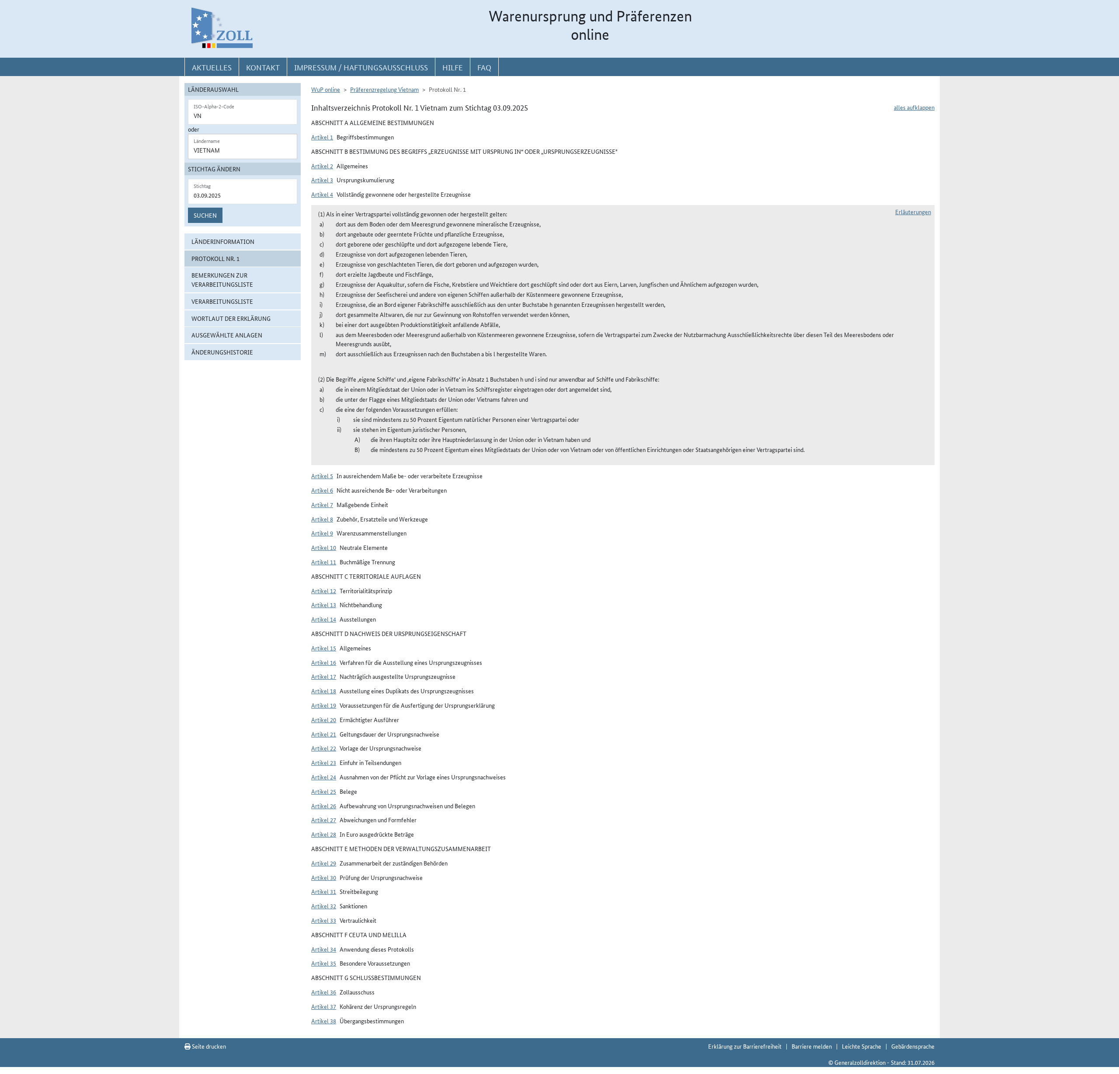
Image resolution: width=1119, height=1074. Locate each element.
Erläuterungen (913, 211)
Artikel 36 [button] (323, 991)
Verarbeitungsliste (222, 301)
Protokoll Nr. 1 (215, 258)
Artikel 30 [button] (323, 877)
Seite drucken (208, 1046)
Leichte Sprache (861, 1046)
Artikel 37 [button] (323, 1006)
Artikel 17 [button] (323, 676)
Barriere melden (812, 1046)
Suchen (205, 215)
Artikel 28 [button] (323, 834)
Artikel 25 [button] (323, 791)
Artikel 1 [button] (322, 136)
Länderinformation (222, 241)
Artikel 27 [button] (323, 819)
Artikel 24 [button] (323, 776)
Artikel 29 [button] (323, 863)
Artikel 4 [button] (322, 194)
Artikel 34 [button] (323, 949)
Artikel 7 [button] (322, 504)
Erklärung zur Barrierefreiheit (745, 1046)
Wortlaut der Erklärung (231, 318)
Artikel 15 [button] (323, 647)
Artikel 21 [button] (323, 734)
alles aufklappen (914, 107)
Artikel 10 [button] (323, 547)
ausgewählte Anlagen (226, 334)
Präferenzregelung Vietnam (384, 89)
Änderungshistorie (222, 352)
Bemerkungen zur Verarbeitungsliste (222, 279)
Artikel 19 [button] (323, 705)
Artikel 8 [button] (322, 518)
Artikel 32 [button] (323, 905)
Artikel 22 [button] (323, 748)
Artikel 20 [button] (323, 719)
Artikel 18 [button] (323, 690)
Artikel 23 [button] (323, 762)
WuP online (325, 89)
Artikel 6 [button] (322, 490)
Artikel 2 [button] (322, 165)
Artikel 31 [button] (323, 891)
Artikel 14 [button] (323, 619)
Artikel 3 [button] (322, 179)
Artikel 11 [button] (323, 561)
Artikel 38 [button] (323, 1020)
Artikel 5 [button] (322, 475)
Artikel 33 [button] (323, 920)
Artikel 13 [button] (323, 604)
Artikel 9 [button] (322, 532)
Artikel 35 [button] (323, 963)
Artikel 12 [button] (323, 590)
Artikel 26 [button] (323, 805)
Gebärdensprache (913, 1046)
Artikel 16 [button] (323, 662)
